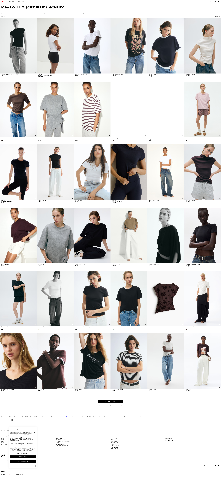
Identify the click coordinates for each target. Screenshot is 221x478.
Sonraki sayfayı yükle (110, 401)
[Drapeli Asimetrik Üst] (202, 298)
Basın (57, 442)
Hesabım (112, 439)
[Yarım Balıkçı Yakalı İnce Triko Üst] (18, 45)
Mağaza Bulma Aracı (115, 441)
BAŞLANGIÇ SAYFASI (5, 430)
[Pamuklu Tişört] (202, 109)
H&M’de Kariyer (59, 438)
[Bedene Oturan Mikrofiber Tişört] (92, 298)
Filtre (216, 16)
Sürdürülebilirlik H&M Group (63, 441)
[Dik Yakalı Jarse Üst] (202, 45)
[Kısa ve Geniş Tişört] (18, 235)
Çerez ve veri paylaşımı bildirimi (23, 453)
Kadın (9, 1)
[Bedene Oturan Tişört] (165, 172)
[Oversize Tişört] (165, 45)
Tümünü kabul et (23, 456)
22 (118, 405)
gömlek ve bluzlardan (66, 416)
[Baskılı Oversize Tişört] (128, 45)
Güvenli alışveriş (114, 445)
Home (23, 1)
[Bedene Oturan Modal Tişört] (202, 235)
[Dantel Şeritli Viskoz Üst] (18, 361)
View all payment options (19, 474)
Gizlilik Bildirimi (114, 442)
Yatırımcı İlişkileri (60, 444)
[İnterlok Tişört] (128, 109)
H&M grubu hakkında (61, 439)
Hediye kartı (4, 444)
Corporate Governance (62, 445)
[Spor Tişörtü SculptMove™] (55, 45)
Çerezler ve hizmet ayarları (23, 466)
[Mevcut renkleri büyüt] (2, 77)
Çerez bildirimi (114, 447)
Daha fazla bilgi (169, 440)
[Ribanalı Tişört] (92, 172)
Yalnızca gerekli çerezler (22, 461)
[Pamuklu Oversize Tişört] (92, 45)
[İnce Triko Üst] (18, 109)
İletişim (112, 444)
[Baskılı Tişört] (92, 361)
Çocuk (18, 1)
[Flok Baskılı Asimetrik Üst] (165, 298)
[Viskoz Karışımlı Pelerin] (165, 235)
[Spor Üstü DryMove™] (18, 172)
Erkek (13, 1)
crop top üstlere (76, 416)
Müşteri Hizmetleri (115, 438)
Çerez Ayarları (114, 448)
